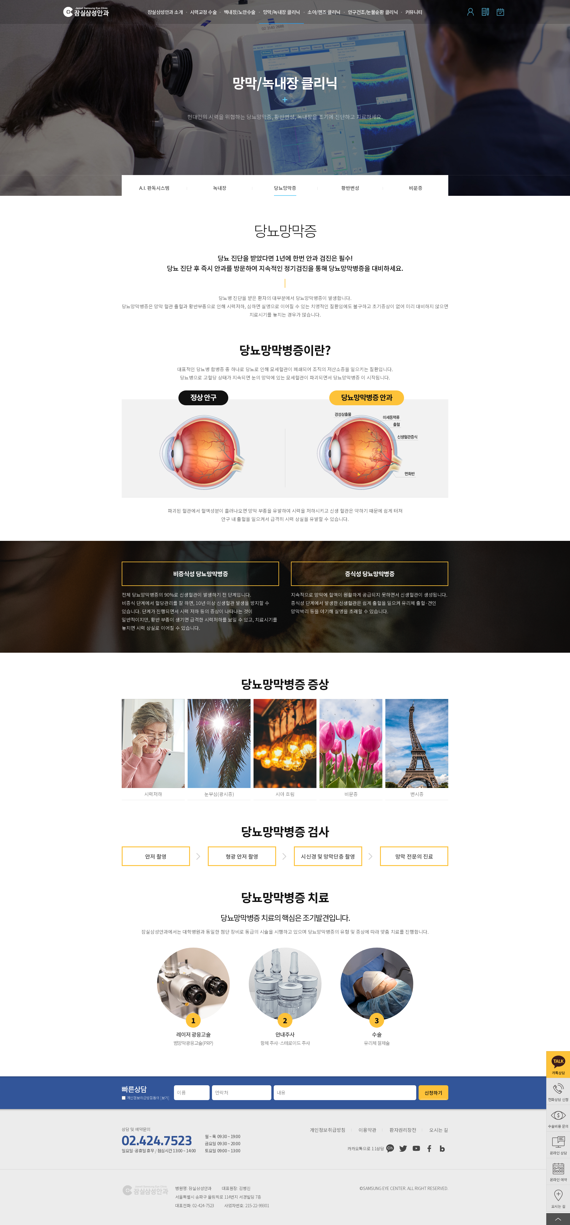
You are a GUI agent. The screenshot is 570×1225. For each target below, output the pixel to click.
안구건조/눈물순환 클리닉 (373, 11)
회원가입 (485, 11)
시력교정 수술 (203, 11)
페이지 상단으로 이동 (558, 1219)
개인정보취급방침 (328, 1130)
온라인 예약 (500, 11)
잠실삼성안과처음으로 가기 (86, 11)
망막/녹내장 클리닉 (281, 11)
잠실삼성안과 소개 (165, 11)
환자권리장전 (403, 1130)
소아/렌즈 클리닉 (324, 11)
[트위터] (403, 1148)
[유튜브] (416, 1148)
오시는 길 (438, 1130)
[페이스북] (429, 1148)
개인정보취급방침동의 (148, 1097)
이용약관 (367, 1130)
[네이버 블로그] (442, 1148)
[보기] (164, 1097)
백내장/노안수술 (240, 11)
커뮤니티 (413, 11)
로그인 (470, 11)
